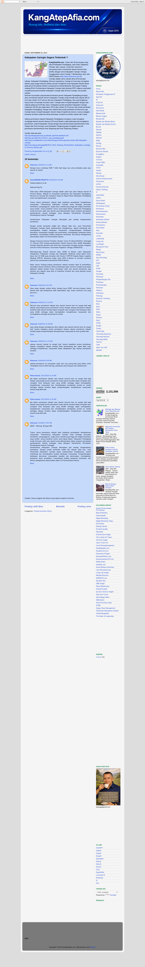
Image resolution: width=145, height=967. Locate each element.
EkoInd (98, 146)
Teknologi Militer (102, 339)
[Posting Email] (57, 151)
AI (97, 100)
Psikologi (99, 296)
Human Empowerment (104, 179)
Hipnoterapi (100, 176)
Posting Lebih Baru (34, 506)
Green (98, 168)
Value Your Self (101, 347)
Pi (96, 880)
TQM (98, 345)
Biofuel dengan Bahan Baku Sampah (110, 486)
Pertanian (99, 288)
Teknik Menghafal (102, 613)
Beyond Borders (102, 513)
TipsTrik (99, 342)
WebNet (99, 350)
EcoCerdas (100, 523)
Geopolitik (99, 165)
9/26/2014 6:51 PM (45, 285)
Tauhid (98, 328)
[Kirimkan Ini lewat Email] (61, 151)
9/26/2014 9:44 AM (56, 180)
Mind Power (100, 252)
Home (98, 89)
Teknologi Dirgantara (103, 334)
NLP (97, 260)
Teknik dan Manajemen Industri (107, 611)
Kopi (97, 230)
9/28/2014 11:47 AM (45, 341)
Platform (99, 290)
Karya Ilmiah (100, 200)
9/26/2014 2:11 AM (45, 165)
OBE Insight (100, 583)
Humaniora (100, 181)
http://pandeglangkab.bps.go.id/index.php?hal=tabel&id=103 (46, 136)
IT (97, 192)
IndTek (98, 184)
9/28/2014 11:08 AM (45, 324)
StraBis (98, 326)
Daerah (33, 154)
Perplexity (99, 878)
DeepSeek (100, 859)
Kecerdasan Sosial (102, 206)
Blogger (93, 947)
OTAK (98, 268)
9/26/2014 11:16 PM (45, 302)
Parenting (99, 274)
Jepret (98, 198)
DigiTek (98, 135)
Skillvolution (100, 600)
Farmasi (99, 160)
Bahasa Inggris (101, 116)
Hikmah (99, 173)
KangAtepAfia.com (102, 548)
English (98, 157)
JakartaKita (100, 195)
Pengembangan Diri (103, 279)
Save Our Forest (102, 594)
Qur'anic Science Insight (104, 592)
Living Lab (99, 241)
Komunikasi (100, 228)
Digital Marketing (102, 518)
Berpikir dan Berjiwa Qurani (106, 124)
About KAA (100, 91)
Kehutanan (100, 209)
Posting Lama (84, 506)
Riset (98, 304)
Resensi (99, 301)
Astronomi (99, 105)
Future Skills (100, 162)
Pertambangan (101, 285)
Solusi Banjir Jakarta (112, 467)
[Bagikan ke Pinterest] (70, 151)
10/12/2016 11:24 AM (48, 375)
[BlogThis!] (63, 151)
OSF (97, 266)
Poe (97, 883)
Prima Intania (35, 375)
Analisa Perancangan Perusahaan (103, 509)
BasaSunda (100, 119)
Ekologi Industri (101, 526)
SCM (98, 309)
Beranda (60, 506)
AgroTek (99, 97)
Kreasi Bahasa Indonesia (105, 567)
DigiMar (99, 132)
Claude (98, 850)
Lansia (98, 236)
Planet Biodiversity (102, 586)
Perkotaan (99, 282)
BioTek (98, 127)
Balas (32, 173)
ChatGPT (99, 848)
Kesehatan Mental (102, 219)
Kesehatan (100, 217)
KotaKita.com (101, 564)
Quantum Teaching (103, 298)
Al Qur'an (99, 102)
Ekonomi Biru (101, 149)
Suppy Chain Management (105, 608)
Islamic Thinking (102, 189)
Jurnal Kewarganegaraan (105, 545)
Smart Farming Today (104, 603)
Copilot (98, 853)
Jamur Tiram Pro (102, 543)
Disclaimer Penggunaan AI (105, 94)
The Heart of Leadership (105, 616)
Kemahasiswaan (102, 211)
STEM (98, 323)
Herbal (98, 170)
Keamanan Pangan (103, 553)
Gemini (98, 867)
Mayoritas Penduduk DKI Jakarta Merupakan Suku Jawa (112, 429)
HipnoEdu (99, 532)
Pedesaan (99, 277)
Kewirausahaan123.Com (105, 559)
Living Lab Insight (102, 572)
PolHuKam (100, 293)
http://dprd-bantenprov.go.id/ (71, 76)
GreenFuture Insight (103, 534)
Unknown (33, 165)
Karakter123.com (102, 551)
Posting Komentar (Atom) (43, 511)
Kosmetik (99, 233)
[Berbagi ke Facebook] (67, 151)
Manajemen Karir (102, 247)
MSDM (98, 255)
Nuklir (98, 263)
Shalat (98, 315)
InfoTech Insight (102, 540)
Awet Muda (100, 110)
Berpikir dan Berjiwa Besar (105, 121)
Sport (98, 320)
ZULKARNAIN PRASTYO (39, 180)
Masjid (98, 249)
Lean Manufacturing (103, 570)
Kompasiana (100, 225)
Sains (98, 307)
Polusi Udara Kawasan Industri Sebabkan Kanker (111, 449)
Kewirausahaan (101, 222)
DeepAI (98, 856)
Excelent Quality (102, 529)
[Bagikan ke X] (65, 151)
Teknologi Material (102, 337)
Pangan (99, 271)
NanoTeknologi (101, 257)
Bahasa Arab (100, 113)
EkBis (98, 140)
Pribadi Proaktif (101, 589)
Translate (113, 895)
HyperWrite (100, 872)
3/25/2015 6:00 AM (45, 360)
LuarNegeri (100, 244)
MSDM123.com (101, 578)
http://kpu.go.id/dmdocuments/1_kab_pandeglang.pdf (44, 138)
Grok (98, 869)
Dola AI (98, 861)
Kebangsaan (100, 203)
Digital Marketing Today (104, 521)
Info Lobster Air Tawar (104, 537)
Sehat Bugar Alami (102, 597)
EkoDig (98, 143)
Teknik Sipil (100, 331)
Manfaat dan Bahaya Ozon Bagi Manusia (112, 410)
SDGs (98, 312)
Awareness (100, 108)
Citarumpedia (101, 515)
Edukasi (99, 138)
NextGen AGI (100, 581)
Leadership (100, 238)
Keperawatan (101, 214)
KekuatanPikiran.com (103, 556)
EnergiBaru (100, 154)
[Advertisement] (63, 44)
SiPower (99, 317)
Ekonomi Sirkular (102, 151)
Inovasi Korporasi (102, 187)
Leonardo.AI (100, 875)
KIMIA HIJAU (100, 562)
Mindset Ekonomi (102, 575)
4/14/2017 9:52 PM (45, 423)
